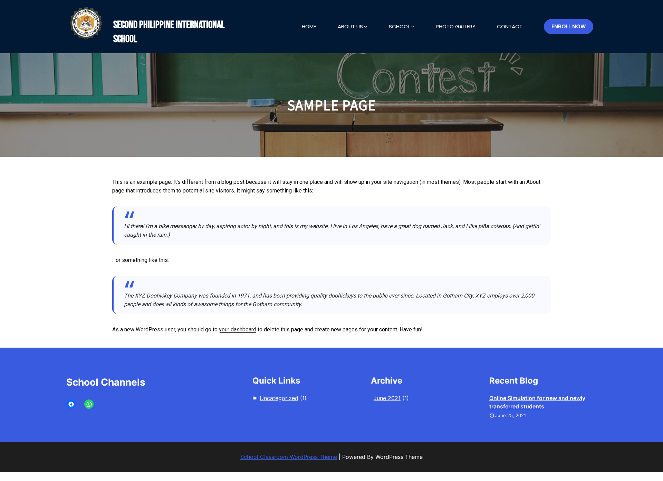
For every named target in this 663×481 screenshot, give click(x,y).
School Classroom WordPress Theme (288, 456)
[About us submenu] (365, 26)
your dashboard (237, 329)
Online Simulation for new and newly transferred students (537, 402)
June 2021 (387, 398)
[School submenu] (412, 26)
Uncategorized (279, 398)
